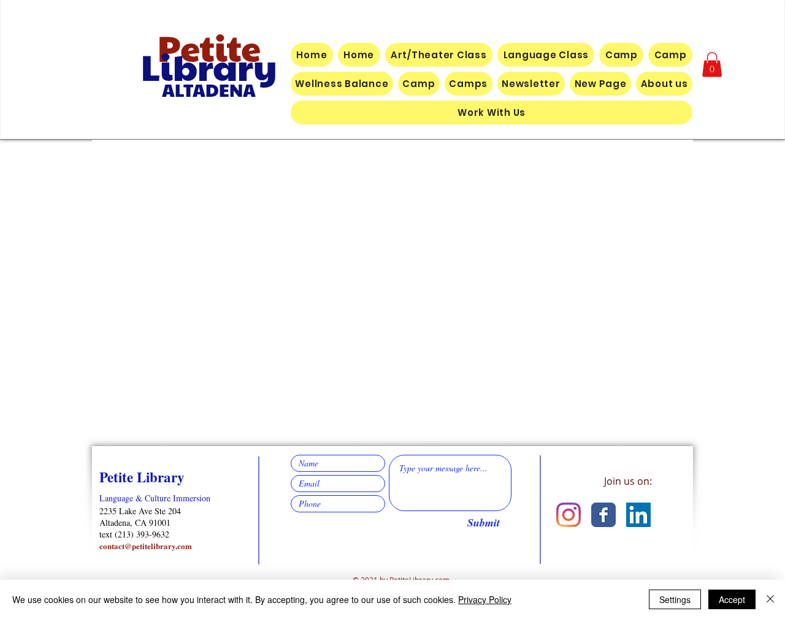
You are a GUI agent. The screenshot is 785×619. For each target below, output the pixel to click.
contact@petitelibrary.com (145, 546)
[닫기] (770, 599)
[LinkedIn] (638, 515)
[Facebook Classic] (603, 515)
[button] (712, 64)
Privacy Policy (484, 599)
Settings (675, 599)
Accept (732, 599)
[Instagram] (568, 515)
